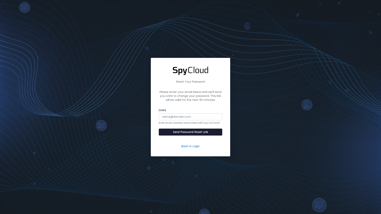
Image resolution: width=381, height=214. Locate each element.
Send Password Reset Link (190, 132)
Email (163, 110)
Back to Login (190, 146)
